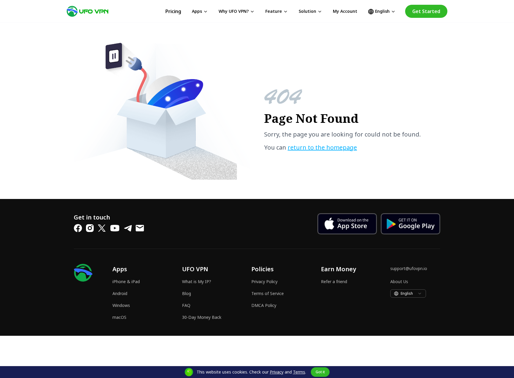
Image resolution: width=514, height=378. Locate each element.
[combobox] (408, 293)
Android (119, 293)
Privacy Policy (264, 281)
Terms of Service (267, 293)
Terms (299, 372)
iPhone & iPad (126, 281)
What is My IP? (196, 281)
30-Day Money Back (201, 317)
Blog (186, 293)
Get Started (426, 11)
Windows (121, 305)
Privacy (276, 372)
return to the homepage (322, 147)
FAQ (186, 305)
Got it (320, 371)
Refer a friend (334, 281)
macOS (119, 317)
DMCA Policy (263, 305)
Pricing (173, 11)
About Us (399, 281)
